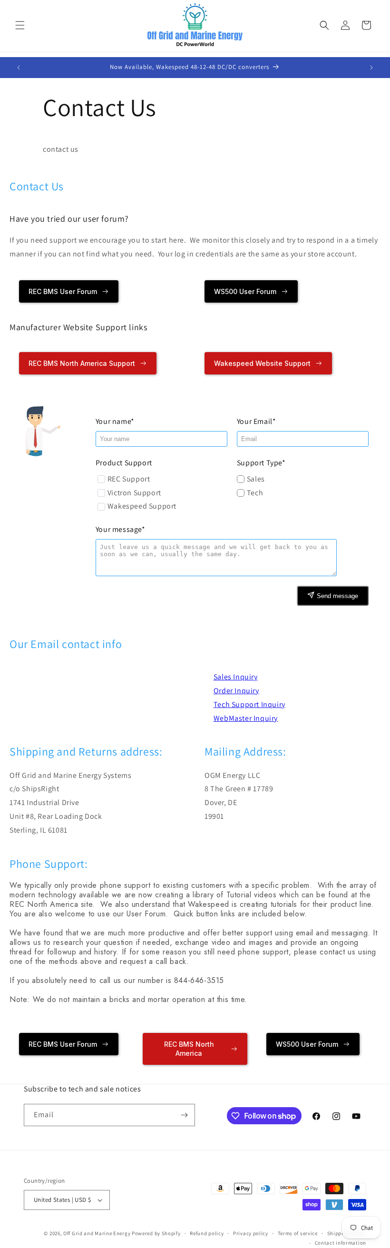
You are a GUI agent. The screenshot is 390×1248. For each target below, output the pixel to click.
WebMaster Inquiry (246, 718)
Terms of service (298, 1233)
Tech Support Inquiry (249, 704)
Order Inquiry (236, 691)
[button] (20, 25)
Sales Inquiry (236, 677)
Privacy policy (250, 1233)
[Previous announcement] (18, 67)
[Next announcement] (371, 67)
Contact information (340, 1242)
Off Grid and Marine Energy (96, 1233)
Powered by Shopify (156, 1233)
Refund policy (207, 1233)
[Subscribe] (184, 1115)
